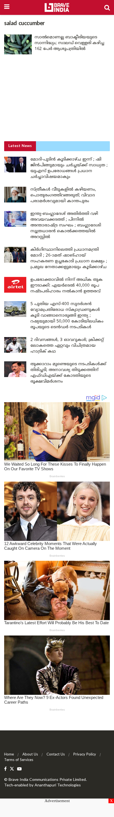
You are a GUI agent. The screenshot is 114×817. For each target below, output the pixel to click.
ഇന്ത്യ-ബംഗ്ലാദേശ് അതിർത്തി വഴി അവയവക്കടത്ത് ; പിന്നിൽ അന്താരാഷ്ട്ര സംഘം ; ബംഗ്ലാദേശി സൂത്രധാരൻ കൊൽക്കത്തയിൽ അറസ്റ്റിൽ (65, 225)
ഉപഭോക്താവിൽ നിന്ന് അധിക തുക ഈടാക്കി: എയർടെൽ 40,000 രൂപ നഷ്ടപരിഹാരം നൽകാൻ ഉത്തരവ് (66, 285)
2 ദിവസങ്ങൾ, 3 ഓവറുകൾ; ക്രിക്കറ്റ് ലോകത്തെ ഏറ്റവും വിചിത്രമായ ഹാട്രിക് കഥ (67, 345)
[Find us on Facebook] (5, 769)
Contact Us (55, 754)
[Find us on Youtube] (19, 769)
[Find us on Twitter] (12, 769)
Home (9, 754)
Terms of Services (18, 760)
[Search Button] (107, 7)
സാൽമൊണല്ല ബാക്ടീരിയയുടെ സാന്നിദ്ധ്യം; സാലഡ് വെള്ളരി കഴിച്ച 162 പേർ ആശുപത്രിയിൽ (69, 43)
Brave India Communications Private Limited (47, 780)
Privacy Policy (84, 754)
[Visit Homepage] (57, 7)
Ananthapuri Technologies (58, 785)
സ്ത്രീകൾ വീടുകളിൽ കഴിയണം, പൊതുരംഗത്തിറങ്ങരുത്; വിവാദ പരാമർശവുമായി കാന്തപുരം (63, 195)
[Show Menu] (6, 7)
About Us (30, 754)
